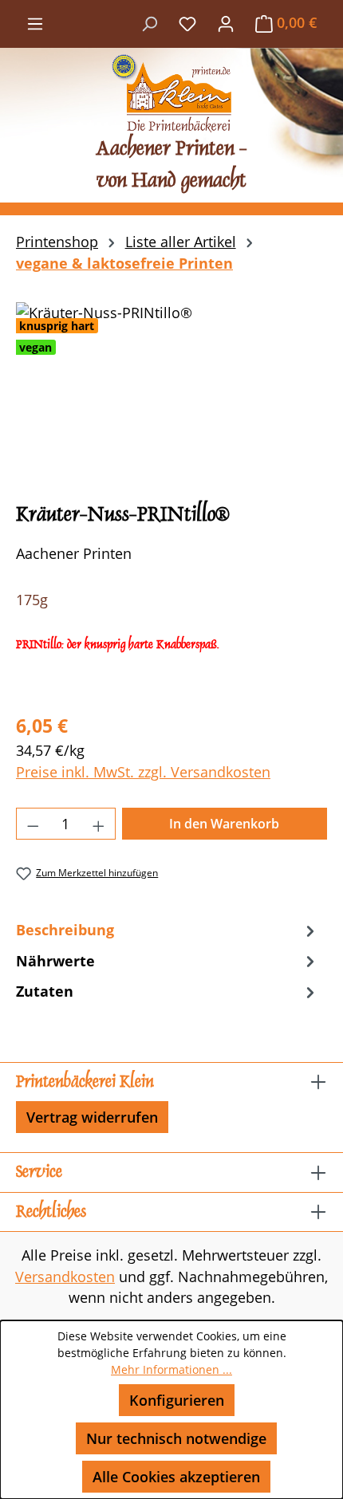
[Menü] (35, 22)
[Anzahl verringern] (32, 824)
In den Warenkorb (224, 823)
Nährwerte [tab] (55, 960)
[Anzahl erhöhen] (99, 824)
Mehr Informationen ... (171, 1369)
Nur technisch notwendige (176, 1438)
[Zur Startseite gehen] (171, 93)
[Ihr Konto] (226, 22)
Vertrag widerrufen (92, 1117)
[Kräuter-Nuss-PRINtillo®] (171, 392)
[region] (171, 392)
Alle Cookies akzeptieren (176, 1476)
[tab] (167, 930)
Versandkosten (65, 1276)
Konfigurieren (176, 1400)
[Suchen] (149, 22)
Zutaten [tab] (44, 991)
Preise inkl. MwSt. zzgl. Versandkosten (143, 771)
